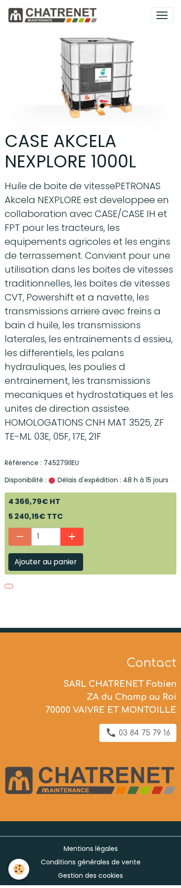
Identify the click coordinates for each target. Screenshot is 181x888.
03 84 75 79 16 (143, 733)
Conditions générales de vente (91, 862)
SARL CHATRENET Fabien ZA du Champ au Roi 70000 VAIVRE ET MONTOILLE (110, 697)
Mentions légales (91, 848)
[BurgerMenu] (162, 15)
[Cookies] (18, 869)
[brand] (54, 15)
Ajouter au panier (45, 561)
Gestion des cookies (90, 875)
